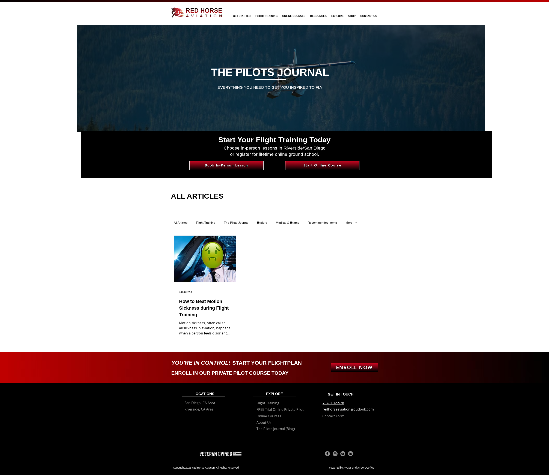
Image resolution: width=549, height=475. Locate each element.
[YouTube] (342, 453)
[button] (241, 16)
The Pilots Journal (236, 222)
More (349, 222)
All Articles (180, 222)
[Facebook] (327, 453)
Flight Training (205, 222)
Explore (262, 222)
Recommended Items (322, 222)
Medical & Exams (287, 222)
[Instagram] (335, 453)
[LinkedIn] (350, 453)
